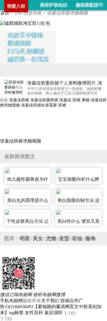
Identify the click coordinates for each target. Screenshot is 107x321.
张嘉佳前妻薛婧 (44, 100)
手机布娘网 (11, 300)
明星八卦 (16, 6)
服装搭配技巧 (89, 5)
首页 (4, 13)
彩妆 (77, 238)
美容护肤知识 (53, 5)
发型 (64, 238)
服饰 (90, 238)
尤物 (51, 238)
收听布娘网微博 (49, 294)
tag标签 (16, 312)
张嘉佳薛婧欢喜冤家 (39, 105)
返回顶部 (53, 312)
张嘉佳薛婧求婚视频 (20, 141)
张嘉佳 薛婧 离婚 (74, 100)
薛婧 (62, 105)
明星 (25, 238)
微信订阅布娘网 (16, 294)
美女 (38, 238)
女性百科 (34, 312)
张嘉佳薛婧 (19, 100)
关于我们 (50, 300)
